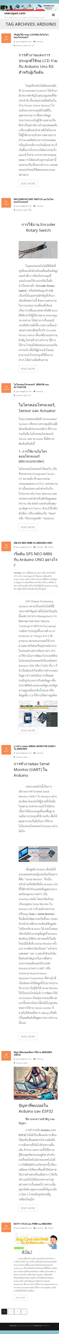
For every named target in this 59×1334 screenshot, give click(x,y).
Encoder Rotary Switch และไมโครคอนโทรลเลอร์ (34, 200)
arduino (19, 45)
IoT (33, 45)
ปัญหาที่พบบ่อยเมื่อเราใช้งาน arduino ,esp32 (33, 1053)
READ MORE (28, 183)
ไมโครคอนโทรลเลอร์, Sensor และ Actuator (31, 386)
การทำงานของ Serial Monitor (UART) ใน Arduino (35, 747)
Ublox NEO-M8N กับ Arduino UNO (33, 542)
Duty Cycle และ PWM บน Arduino (33, 1223)
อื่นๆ (30, 210)
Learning (39, 41)
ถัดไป (24, 1312)
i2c (30, 45)
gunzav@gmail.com (24, 41)
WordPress (45, 1325)
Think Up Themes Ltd (24, 1325)
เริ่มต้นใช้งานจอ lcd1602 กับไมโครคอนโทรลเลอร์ (31, 36)
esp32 (25, 45)
